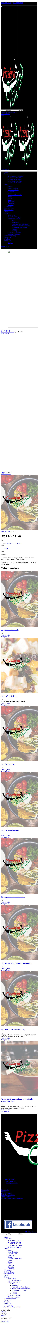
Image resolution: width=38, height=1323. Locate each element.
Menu (7, 332)
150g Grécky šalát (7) (9, 696)
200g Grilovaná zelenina (10, 830)
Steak (9, 200)
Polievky (10, 186)
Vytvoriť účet (4, 1321)
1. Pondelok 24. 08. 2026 (15, 176)
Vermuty (14, 229)
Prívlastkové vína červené (19, 227)
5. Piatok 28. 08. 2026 (14, 183)
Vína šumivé (15, 222)
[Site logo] (9, 56)
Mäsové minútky (13, 188)
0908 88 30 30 (6, 3)
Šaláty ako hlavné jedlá (15, 195)
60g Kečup (4, 472)
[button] (5, 635)
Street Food (11, 201)
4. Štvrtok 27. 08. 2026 (15, 181)
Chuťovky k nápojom (14, 232)
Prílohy (10, 198)
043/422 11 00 (18, 3)
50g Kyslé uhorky (6, 531)
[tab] (6, 548)
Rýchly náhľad (5, 637)
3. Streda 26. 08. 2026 (14, 179)
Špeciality (11, 203)
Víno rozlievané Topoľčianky (20, 224)
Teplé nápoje (12, 215)
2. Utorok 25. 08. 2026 (14, 178)
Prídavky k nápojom (14, 234)
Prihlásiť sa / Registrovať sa (12, 1307)
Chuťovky (11, 205)
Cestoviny (11, 191)
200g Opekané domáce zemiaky (13, 897)
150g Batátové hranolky (10, 630)
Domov (3, 332)
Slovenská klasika (13, 190)
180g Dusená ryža (7, 764)
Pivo (13, 221)
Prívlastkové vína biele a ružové (21, 226)
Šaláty (10, 196)
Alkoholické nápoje (14, 218)
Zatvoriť (3, 1312)
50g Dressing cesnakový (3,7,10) (13, 1029)
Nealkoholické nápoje (14, 217)
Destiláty (14, 231)
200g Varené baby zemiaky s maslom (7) (16, 963)
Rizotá (10, 193)
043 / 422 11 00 (10, 1181)
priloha (19, 543)
